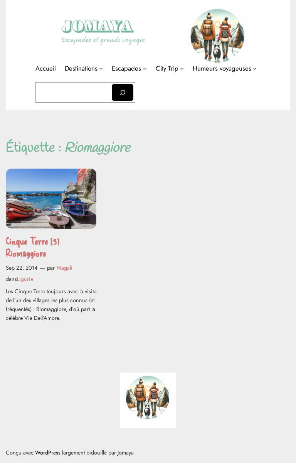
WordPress (48, 452)
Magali (64, 268)
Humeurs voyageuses (222, 68)
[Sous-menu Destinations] (101, 68)
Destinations (81, 68)
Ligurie (25, 279)
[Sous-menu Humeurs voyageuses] (255, 68)
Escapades (126, 68)
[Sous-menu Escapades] (145, 68)
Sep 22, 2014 (21, 268)
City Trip (167, 68)
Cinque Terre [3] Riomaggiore (33, 247)
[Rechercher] (122, 92)
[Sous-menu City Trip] (182, 68)
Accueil (45, 68)
